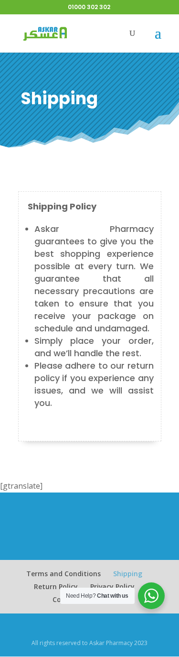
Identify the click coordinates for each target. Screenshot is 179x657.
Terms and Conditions (63, 573)
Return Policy (56, 586)
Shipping (127, 573)
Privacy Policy (112, 586)
